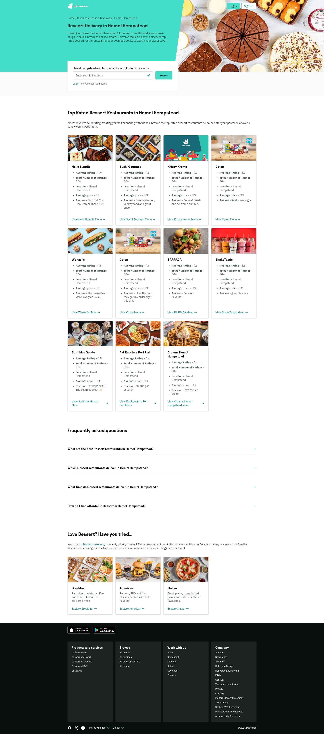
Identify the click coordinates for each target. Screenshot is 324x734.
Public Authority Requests (229, 711)
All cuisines (125, 657)
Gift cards (77, 670)
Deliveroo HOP (79, 666)
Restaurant (173, 657)
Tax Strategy (221, 702)
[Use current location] (148, 75)
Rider (170, 652)
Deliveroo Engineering (227, 670)
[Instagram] (83, 728)
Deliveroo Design (224, 666)
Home (71, 18)
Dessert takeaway (101, 18)
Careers (171, 675)
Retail (170, 666)
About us (220, 652)
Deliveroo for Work (81, 657)
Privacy (219, 688)
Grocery (171, 661)
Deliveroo (78, 6)
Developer (172, 670)
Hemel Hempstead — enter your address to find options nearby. (111, 68)
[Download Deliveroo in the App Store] (79, 630)
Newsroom (221, 657)
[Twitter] (76, 728)
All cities (124, 666)
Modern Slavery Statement (229, 697)
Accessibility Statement (228, 716)
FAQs (218, 675)
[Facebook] (70, 728)
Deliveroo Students (82, 661)
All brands (124, 652)
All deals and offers (129, 661)
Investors (220, 661)
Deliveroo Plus (79, 652)
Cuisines (82, 18)
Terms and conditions (226, 684)
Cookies (219, 693)
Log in (76, 83)
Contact (219, 679)
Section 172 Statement (227, 707)
